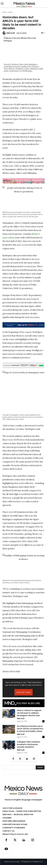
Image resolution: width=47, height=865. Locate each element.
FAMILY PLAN (8, 811)
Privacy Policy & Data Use (15, 834)
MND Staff (11, 33)
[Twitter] (20, 759)
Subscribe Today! (23, 692)
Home (5, 12)
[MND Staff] (5, 33)
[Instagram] (34, 759)
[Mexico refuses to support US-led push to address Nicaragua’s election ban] (9, 713)
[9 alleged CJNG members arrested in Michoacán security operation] (9, 745)
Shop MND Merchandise (14, 821)
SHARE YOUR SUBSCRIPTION (28, 811)
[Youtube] (6, 849)
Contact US (8, 831)
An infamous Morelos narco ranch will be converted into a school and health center (30, 728)
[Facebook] (13, 759)
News (10, 12)
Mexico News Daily (11, 862)
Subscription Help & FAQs (15, 824)
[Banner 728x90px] (23, 180)
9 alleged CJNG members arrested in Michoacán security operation (28, 744)
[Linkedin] (27, 759)
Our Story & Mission (12, 808)
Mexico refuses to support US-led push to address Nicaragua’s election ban (29, 713)
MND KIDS (7, 814)
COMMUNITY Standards (14, 828)
